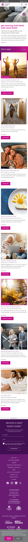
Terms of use (14, 475)
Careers (14, 463)
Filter (24, 49)
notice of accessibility (14, 472)
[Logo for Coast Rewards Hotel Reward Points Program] (5, 1)
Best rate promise (14, 460)
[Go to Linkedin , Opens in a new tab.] (16, 483)
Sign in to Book (7, 93)
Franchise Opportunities (14, 465)
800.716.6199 (15, 500)
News (14, 470)
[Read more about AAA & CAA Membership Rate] (14, 156)
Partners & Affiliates (14, 467)
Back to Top (13, 418)
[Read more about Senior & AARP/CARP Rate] (14, 246)
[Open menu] (26, 4)
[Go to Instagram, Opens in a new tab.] (12, 483)
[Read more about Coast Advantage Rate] (14, 111)
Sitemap (14, 479)
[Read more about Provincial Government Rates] (14, 336)
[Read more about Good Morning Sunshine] (14, 202)
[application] (14, 535)
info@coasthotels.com (15, 501)
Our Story (14, 458)
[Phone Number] (21, 4)
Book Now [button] (6, 137)
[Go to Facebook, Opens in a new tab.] (8, 483)
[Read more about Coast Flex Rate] (14, 381)
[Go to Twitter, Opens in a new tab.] (20, 483)
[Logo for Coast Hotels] (6, 4)
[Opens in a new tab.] (18, 508)
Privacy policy (14, 477)
